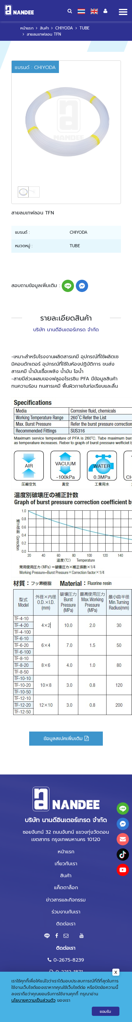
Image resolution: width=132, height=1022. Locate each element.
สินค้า (44, 28)
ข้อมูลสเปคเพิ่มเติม (64, 738)
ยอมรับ (105, 1011)
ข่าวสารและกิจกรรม (66, 900)
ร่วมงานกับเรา (66, 912)
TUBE (84, 28)
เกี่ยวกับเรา (66, 863)
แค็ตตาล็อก (66, 887)
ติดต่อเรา (66, 924)
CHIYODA (64, 28)
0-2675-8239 (68, 960)
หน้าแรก (26, 28)
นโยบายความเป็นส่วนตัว (33, 1000)
